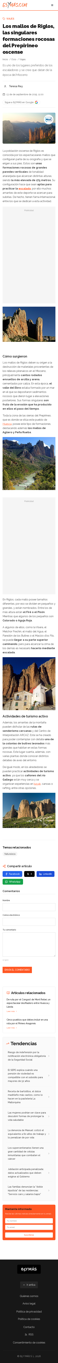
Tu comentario (9, 930)
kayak (37, 783)
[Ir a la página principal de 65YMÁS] (15, 5)
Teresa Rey (16, 86)
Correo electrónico (11, 915)
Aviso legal (29, 1303)
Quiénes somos (29, 1296)
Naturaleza (10, 854)
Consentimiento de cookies (29, 1342)
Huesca (7, 423)
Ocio (13, 59)
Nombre (6, 900)
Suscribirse (29, 1235)
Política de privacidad (29, 1311)
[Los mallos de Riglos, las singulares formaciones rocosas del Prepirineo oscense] (48, 119)
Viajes (10, 18)
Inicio (5, 59)
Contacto (29, 1327)
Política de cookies (29, 1319)
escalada (25, 188)
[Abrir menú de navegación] (52, 5)
